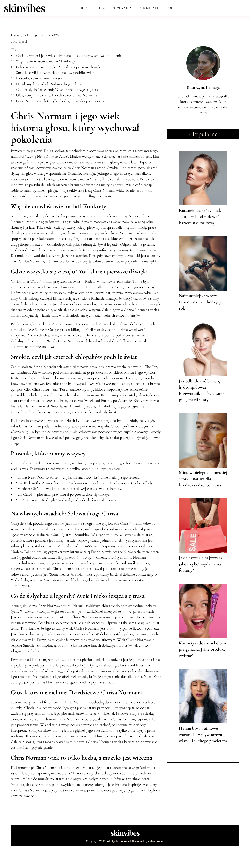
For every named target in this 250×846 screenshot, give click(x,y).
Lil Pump (39, 639)
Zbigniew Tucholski (26, 651)
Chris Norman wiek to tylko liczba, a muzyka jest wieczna (60, 101)
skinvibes (24, 7)
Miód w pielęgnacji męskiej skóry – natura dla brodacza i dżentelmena (203, 479)
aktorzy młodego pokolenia (31, 309)
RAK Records (21, 378)
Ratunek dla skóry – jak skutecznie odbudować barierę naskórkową (200, 217)
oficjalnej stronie (74, 676)
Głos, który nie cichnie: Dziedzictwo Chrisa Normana (56, 95)
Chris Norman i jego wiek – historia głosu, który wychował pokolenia (68, 55)
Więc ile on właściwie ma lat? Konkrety (45, 61)
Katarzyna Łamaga (24, 35)
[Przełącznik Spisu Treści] (14, 50)
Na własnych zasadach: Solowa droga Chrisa (49, 84)
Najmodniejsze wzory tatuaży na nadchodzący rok (200, 302)
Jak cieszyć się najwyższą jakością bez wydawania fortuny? (200, 564)
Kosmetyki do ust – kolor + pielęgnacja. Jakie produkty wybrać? (203, 649)
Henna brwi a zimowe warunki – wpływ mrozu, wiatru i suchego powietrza (203, 735)
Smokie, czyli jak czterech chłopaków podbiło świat (55, 72)
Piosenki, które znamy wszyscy (39, 78)
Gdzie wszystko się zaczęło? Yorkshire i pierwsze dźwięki (58, 67)
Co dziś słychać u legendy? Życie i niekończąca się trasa (57, 89)
